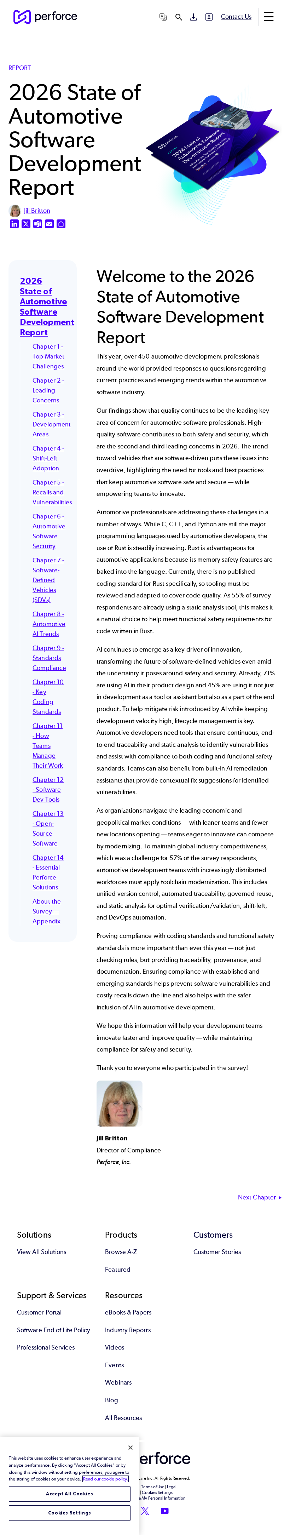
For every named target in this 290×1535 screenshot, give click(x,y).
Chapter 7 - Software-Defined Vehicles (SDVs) (48, 580)
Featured (117, 1269)
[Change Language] (163, 17)
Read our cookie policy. (105, 1479)
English (134, 34)
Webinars (118, 1382)
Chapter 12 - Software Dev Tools (48, 789)
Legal (171, 1486)
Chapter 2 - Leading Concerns (48, 390)
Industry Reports (127, 1330)
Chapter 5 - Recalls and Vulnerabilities (52, 492)
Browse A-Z (121, 1252)
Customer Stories (217, 1252)
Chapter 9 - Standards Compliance (49, 658)
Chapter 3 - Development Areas (52, 424)
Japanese (135, 70)
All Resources (123, 1418)
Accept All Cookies (69, 1493)
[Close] (130, 1447)
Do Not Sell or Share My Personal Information (145, 1498)
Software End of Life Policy (53, 1330)
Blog (111, 1400)
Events (114, 1365)
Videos (114, 1347)
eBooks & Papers (128, 1312)
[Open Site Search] (178, 17)
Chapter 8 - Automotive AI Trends (49, 624)
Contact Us (236, 17)
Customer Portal (39, 1312)
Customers (213, 1235)
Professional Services (46, 1347)
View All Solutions (41, 1252)
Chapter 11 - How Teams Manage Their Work (48, 745)
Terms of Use (152, 1486)
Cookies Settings (70, 1513)
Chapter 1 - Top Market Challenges (48, 356)
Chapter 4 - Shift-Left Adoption (48, 458)
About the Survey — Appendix (47, 911)
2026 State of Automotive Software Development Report (47, 306)
